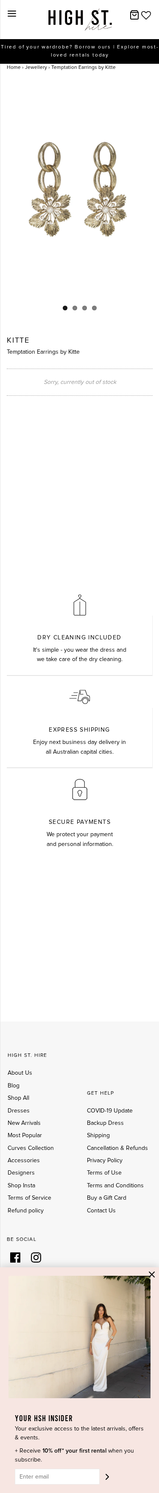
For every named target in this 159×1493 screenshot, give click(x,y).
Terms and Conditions (115, 1186)
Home (14, 67)
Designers (21, 1173)
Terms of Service (29, 1198)
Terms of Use (104, 1173)
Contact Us (101, 1211)
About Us (20, 1073)
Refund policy (26, 1211)
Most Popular (25, 1135)
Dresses (19, 1111)
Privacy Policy (105, 1161)
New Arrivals (24, 1123)
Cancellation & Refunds (117, 1148)
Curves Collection (31, 1148)
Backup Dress (105, 1123)
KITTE (18, 340)
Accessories (24, 1161)
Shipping (98, 1135)
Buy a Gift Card (106, 1198)
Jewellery (36, 67)
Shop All (18, 1098)
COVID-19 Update (110, 1111)
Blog (14, 1086)
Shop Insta (21, 1186)
